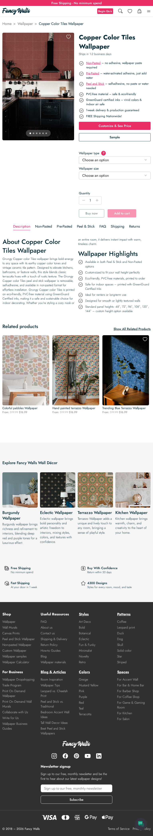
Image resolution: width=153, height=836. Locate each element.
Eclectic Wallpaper (56, 513)
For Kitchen (124, 713)
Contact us (48, 633)
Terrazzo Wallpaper (95, 513)
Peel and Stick (95, 84)
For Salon (123, 719)
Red (81, 702)
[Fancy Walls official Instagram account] (54, 756)
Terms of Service (118, 828)
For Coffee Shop (128, 697)
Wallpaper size (89, 168)
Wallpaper (25, 23)
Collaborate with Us (15, 712)
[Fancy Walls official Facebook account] (65, 756)
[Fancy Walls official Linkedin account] (99, 756)
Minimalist (85, 650)
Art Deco (85, 621)
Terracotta (85, 714)
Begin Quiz (105, 11)
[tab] (22, 226)
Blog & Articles (53, 672)
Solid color (124, 650)
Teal (81, 708)
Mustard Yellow (88, 685)
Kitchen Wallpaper (131, 513)
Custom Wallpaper (14, 650)
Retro (82, 662)
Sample (115, 137)
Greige (83, 679)
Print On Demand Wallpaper (13, 693)
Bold (82, 627)
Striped (122, 662)
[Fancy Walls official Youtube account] (87, 756)
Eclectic (84, 639)
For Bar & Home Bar (130, 685)
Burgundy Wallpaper (11, 515)
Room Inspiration (52, 679)
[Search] (120, 11)
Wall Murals (9, 627)
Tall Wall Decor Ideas (54, 722)
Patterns (123, 614)
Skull (120, 644)
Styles (84, 614)
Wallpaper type (91, 153)
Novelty (84, 656)
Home (7, 23)
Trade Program (11, 685)
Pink (81, 691)
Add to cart (122, 213)
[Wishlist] (130, 11)
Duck (120, 633)
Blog (44, 656)
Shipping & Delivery (54, 639)
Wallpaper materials (53, 662)
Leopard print (126, 627)
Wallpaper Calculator (15, 662)
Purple (83, 697)
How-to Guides (50, 650)
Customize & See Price (115, 126)
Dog (120, 639)
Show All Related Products (132, 329)
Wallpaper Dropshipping (18, 679)
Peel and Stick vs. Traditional (52, 704)
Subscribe (76, 799)
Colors (84, 672)
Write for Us (10, 718)
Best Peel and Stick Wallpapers (53, 731)
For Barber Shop (128, 691)
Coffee (121, 621)
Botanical (85, 633)
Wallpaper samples (14, 656)
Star (119, 656)
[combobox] (115, 160)
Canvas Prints (11, 633)
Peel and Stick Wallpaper (18, 639)
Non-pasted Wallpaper (16, 644)
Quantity (84, 193)
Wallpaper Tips (50, 685)
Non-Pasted (93, 63)
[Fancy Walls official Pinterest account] (76, 756)
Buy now (91, 213)
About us (46, 627)
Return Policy (49, 644)
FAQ (44, 621)
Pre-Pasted (92, 73)
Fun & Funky (87, 644)
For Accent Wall (127, 679)
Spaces (123, 672)
